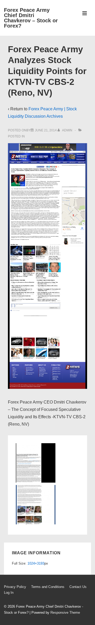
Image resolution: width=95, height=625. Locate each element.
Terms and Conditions (47, 587)
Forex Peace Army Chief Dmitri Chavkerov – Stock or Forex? (31, 18)
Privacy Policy (15, 587)
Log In (8, 593)
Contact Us (78, 587)
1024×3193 (35, 563)
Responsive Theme (65, 612)
